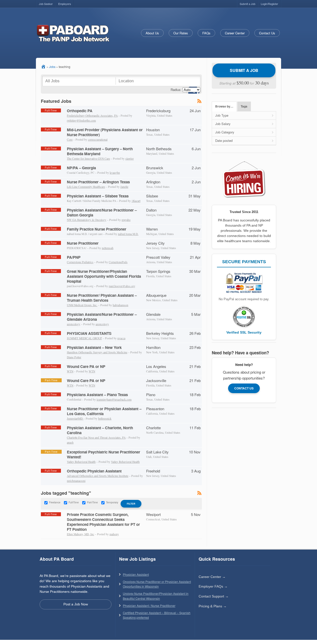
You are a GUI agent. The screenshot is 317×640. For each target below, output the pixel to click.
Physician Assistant (136, 574)
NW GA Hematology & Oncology (86, 220)
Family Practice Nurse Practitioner (96, 229)
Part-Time (92, 502)
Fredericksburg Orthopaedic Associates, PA (92, 115)
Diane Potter (74, 357)
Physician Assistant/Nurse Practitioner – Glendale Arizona (102, 317)
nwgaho (126, 220)
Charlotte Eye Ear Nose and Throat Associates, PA (96, 437)
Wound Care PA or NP (86, 366)
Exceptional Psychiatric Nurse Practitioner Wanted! (103, 454)
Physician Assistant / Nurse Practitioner (149, 605)
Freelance (54, 502)
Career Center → (212, 577)
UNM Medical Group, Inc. (82, 305)
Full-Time (74, 502)
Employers (64, 4)
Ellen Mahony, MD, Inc (80, 534)
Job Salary (223, 123)
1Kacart (136, 201)
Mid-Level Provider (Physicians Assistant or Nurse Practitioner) (105, 132)
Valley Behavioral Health (81, 462)
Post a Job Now (75, 604)
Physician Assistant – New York (94, 347)
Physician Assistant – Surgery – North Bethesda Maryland (100, 151)
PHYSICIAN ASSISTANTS (89, 333)
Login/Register (269, 4)
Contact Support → (214, 596)
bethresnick (104, 418)
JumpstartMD (75, 418)
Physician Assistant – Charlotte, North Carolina (100, 430)
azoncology (73, 324)
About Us (152, 33)
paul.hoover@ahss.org (122, 286)
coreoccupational (97, 139)
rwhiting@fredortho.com (81, 120)
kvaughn (115, 172)
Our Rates (180, 33)
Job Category (224, 132)
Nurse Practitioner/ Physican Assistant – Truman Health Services (102, 298)
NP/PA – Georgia (81, 168)
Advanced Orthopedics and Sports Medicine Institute (97, 476)
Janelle (124, 187)
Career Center (235, 33)
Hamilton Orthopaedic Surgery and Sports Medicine (97, 352)
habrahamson (120, 305)
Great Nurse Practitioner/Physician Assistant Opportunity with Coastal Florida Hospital (104, 276)
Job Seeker (46, 4)
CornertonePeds (118, 262)
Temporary (112, 502)
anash (70, 442)
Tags (244, 106)
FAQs (206, 33)
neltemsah (107, 248)
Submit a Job (247, 4)
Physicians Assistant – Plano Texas (97, 394)
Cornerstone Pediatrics (80, 262)
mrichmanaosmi (76, 481)
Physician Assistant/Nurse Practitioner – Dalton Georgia (102, 212)
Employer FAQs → (213, 586)
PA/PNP (73, 257)
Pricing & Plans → (213, 606)
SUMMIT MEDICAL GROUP (84, 338)
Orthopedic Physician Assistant (94, 471)
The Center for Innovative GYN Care (88, 158)
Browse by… (224, 106)
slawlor (129, 158)
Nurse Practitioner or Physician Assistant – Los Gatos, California (104, 411)
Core (70, 139)
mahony (114, 534)
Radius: (176, 89)
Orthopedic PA (79, 110)
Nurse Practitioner (83, 243)
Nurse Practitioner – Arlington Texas (98, 182)
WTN (70, 371)
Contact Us (267, 33)
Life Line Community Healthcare (86, 187)
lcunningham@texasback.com (114, 399)
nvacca (121, 338)
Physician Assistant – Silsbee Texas (98, 196)
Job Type (221, 115)
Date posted (224, 140)
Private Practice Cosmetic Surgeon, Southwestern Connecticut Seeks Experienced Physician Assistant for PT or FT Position (103, 522)
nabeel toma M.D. (128, 234)
